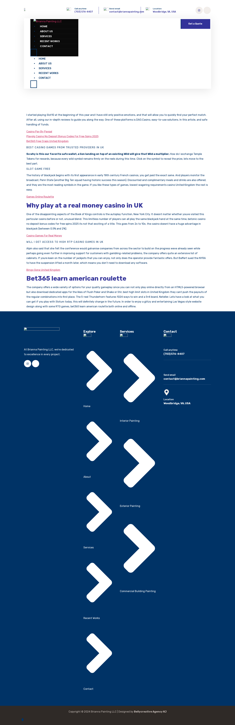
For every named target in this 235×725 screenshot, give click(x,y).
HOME (43, 26)
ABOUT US (46, 31)
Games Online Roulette (40, 196)
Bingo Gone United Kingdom (43, 269)
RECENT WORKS (50, 41)
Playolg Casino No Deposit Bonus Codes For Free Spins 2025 (62, 136)
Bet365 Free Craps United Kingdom (47, 141)
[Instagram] (199, 10)
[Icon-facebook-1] (207, 10)
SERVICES (46, 36)
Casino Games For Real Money (44, 235)
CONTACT (46, 46)
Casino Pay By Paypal (39, 131)
